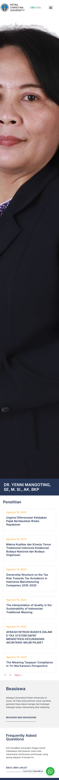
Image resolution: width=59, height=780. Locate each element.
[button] (50, 7)
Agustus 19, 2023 (16, 512)
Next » (18, 674)
